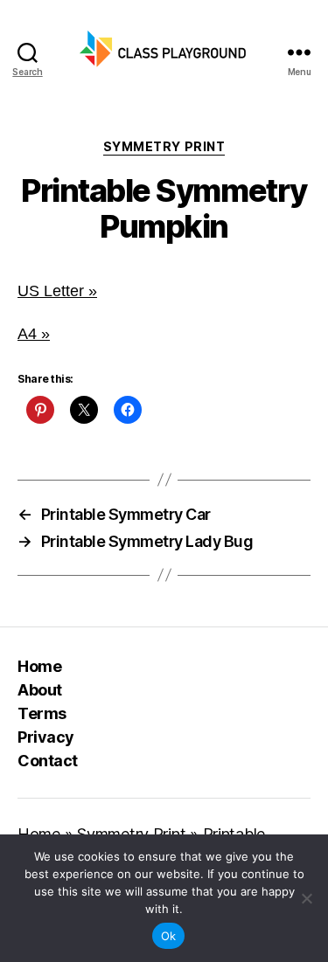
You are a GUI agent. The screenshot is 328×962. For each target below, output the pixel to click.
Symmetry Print (164, 146)
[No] (306, 898)
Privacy (45, 737)
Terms (41, 713)
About (39, 690)
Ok (169, 936)
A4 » (33, 334)
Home (39, 666)
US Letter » (57, 291)
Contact (47, 760)
